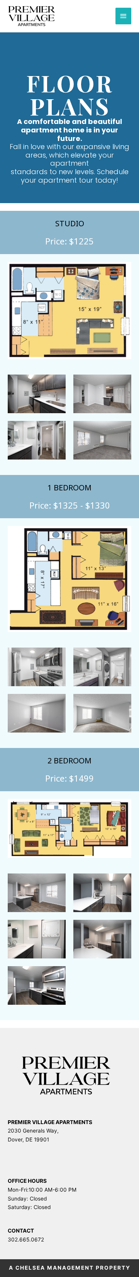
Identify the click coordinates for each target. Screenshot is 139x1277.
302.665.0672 (26, 1239)
